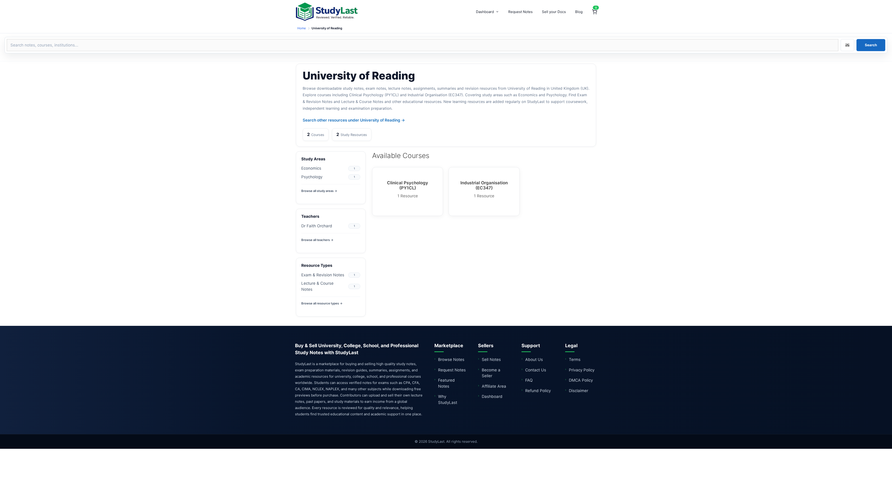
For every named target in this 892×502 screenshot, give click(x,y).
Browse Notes (451, 359)
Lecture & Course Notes (317, 286)
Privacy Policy (581, 370)
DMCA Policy (581, 380)
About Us (534, 359)
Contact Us (535, 370)
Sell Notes (491, 359)
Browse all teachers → (317, 240)
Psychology (311, 177)
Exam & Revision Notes (322, 275)
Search (871, 45)
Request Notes (520, 12)
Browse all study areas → (319, 191)
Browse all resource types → (321, 303)
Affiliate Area (494, 386)
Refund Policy (538, 390)
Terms (574, 359)
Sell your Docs (554, 12)
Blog (579, 12)
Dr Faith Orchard (316, 226)
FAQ (529, 380)
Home (301, 28)
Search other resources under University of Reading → (354, 120)
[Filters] (847, 45)
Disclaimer (578, 390)
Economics (311, 168)
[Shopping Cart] (594, 11)
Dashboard (485, 12)
